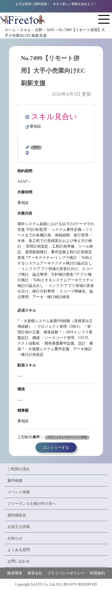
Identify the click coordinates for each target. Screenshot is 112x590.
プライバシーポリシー (66, 573)
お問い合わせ (18, 561)
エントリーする (56, 447)
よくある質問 (18, 550)
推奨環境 (14, 573)
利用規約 (97, 573)
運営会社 (34, 573)
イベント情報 (18, 492)
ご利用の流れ (18, 469)
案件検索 (14, 480)
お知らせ (14, 538)
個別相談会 (16, 515)
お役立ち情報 (18, 527)
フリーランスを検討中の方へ (31, 503)
